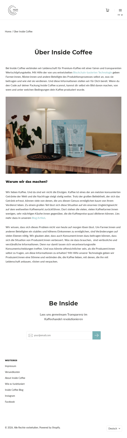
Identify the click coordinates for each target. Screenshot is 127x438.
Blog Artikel (38, 217)
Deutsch (112, 428)
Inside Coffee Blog (14, 389)
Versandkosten (12, 372)
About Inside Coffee (15, 378)
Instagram (10, 395)
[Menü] (118, 10)
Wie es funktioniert (15, 383)
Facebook (10, 401)
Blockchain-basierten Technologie (92, 72)
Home (8, 31)
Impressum (10, 366)
